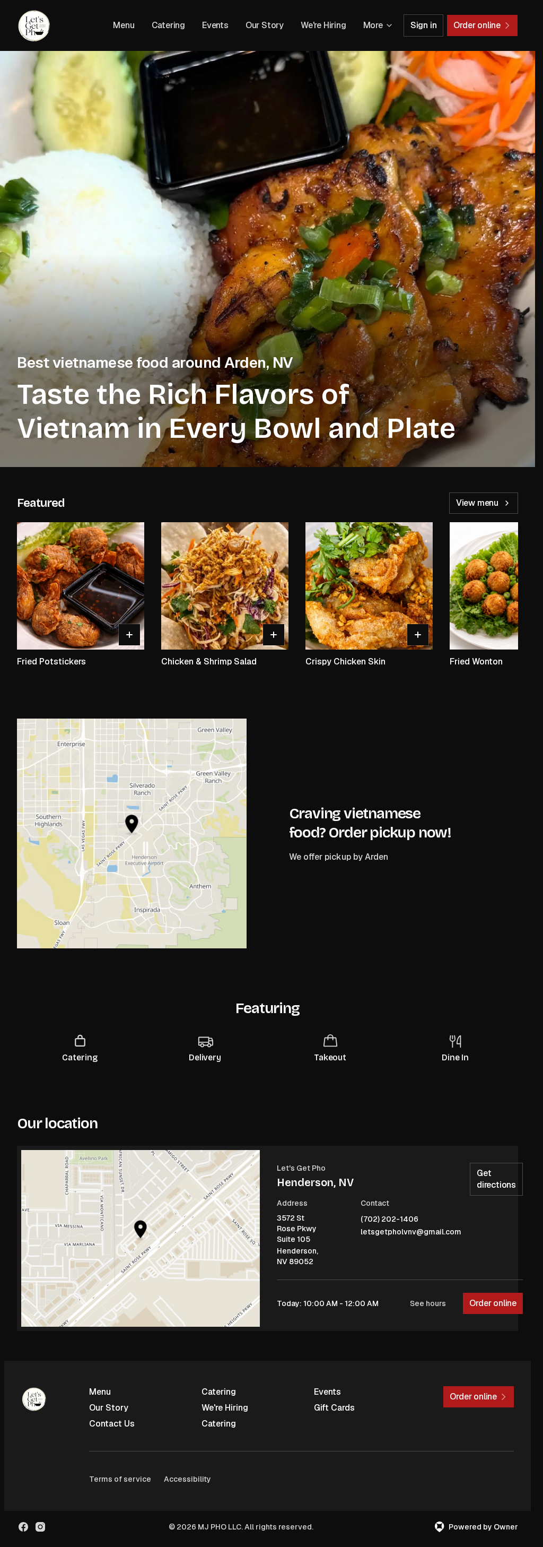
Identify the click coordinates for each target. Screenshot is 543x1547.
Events (215, 25)
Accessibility (187, 1479)
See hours (428, 1303)
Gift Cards (334, 1407)
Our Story (265, 25)
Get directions (496, 1179)
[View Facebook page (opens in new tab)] (23, 1526)
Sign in (423, 25)
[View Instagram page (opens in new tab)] (40, 1526)
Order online (492, 1303)
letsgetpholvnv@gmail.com (411, 1232)
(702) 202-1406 (389, 1219)
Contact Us (112, 1423)
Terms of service (120, 1479)
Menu (123, 25)
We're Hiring (323, 25)
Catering (168, 25)
